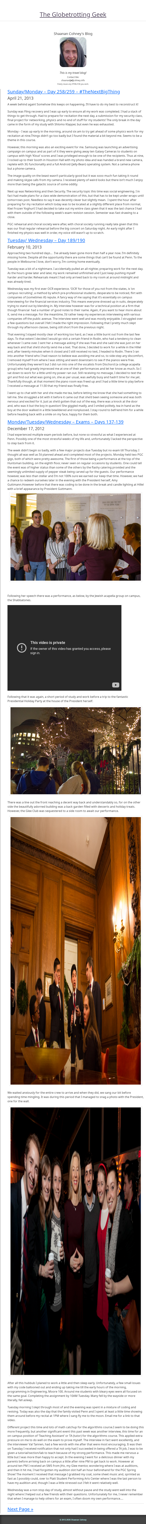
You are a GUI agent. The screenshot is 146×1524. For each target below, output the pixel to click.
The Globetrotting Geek (73, 14)
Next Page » (20, 1509)
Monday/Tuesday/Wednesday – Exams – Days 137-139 (65, 422)
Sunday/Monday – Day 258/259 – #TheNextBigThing (63, 91)
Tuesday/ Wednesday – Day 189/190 (46, 240)
